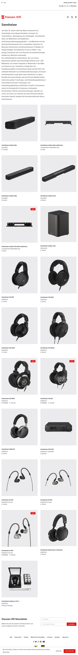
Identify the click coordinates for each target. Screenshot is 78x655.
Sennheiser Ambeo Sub (48, 246)
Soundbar (5, 147)
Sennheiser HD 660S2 (47, 348)
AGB (11, 637)
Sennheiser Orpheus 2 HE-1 (10, 601)
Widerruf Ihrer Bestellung (38, 637)
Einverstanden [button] (69, 651)
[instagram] (38, 642)
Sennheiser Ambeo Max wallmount (51, 145)
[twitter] (36, 642)
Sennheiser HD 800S (8, 399)
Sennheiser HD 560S (47, 297)
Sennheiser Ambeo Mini (9, 196)
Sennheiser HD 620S (8, 348)
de (5, 2)
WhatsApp (73, 6)
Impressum (65, 637)
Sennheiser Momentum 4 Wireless (51, 550)
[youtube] (44, 642)
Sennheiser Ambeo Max (9, 145)
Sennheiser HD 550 (8, 297)
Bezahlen (57, 637)
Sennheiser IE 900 (7, 551)
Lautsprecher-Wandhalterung (49, 147)
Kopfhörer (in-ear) (7, 502)
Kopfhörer (5, 299)
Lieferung (49, 637)
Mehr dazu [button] (6, 652)
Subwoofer (43, 248)
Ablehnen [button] (59, 651)
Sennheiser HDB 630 (8, 449)
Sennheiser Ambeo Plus (48, 196)
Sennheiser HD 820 (46, 399)
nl (2, 2)
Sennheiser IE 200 (7, 500)
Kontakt (61, 6)
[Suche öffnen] (68, 17)
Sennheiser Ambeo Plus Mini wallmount (14, 246)
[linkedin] (41, 642)
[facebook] (33, 642)
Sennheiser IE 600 (46, 500)
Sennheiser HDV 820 (47, 449)
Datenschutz (18, 637)
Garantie (26, 637)
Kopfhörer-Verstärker (47, 451)
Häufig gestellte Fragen (70, 3)
